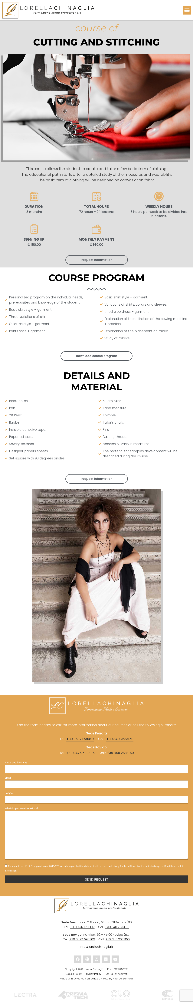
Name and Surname (16, 762)
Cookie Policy (73, 974)
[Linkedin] (106, 959)
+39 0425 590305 (80, 753)
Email (8, 778)
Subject (9, 793)
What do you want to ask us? (21, 808)
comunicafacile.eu (88, 978)
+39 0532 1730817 (80, 739)
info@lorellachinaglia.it (96, 947)
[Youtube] (115, 959)
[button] (187, 10)
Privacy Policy (93, 974)
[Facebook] (77, 959)
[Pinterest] (87, 959)
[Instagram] (96, 959)
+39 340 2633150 (119, 739)
